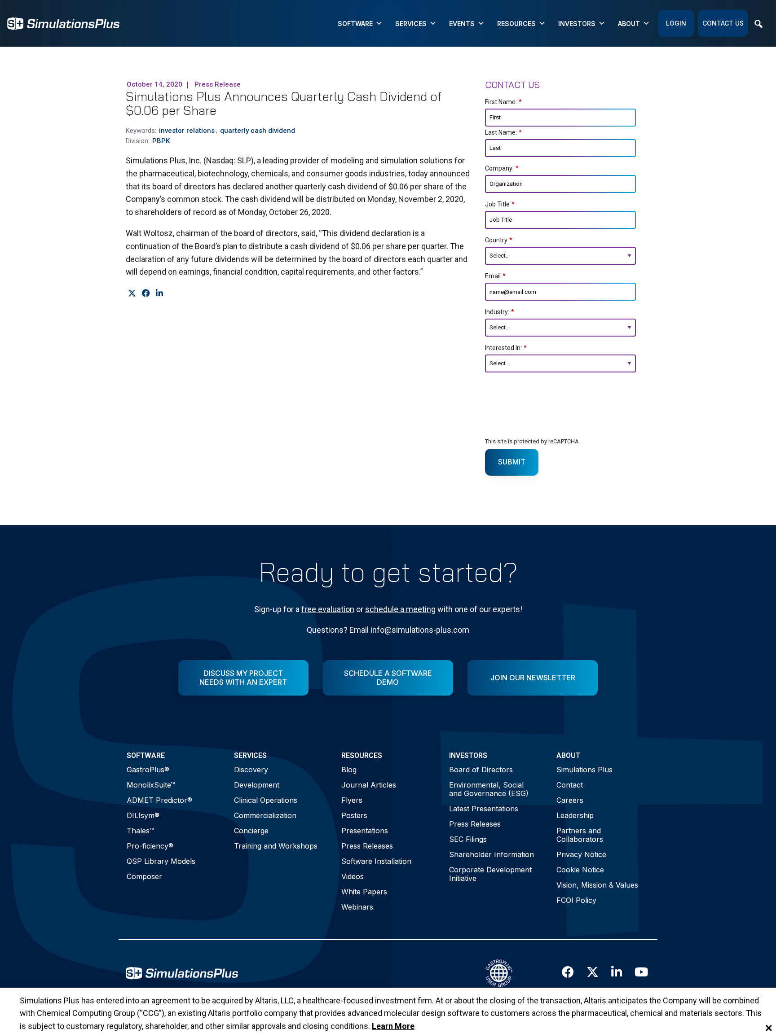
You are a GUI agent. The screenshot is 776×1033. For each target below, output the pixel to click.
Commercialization (265, 815)
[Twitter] (132, 293)
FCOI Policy (576, 900)
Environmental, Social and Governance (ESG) (489, 789)
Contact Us (723, 23)
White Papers (364, 891)
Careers (569, 800)
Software (355, 23)
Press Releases (367, 845)
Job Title (500, 204)
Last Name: (503, 132)
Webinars (357, 906)
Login (676, 23)
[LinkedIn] (159, 293)
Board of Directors (481, 769)
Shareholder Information (491, 854)
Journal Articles (368, 784)
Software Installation (376, 861)
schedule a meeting (400, 609)
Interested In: (506, 347)
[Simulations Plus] (63, 22)
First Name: (503, 101)
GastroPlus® (148, 769)
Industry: (499, 311)
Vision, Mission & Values (597, 884)
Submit (511, 461)
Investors (576, 23)
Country (498, 240)
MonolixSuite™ (151, 784)
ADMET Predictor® (159, 800)
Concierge (251, 830)
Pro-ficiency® (150, 845)
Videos (352, 876)
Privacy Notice (581, 854)
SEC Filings (468, 839)
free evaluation (327, 609)
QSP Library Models (161, 861)
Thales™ (140, 830)
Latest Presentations (483, 808)
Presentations (364, 830)
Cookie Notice (580, 869)
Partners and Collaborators (579, 835)
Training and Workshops (275, 845)
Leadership (575, 815)
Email (495, 276)
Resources (516, 23)
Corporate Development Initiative (490, 874)
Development (256, 784)
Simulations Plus (584, 769)
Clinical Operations (265, 800)
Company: (502, 168)
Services (411, 23)
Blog (349, 769)
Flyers (351, 800)
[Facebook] (146, 293)
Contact (569, 784)
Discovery (251, 769)
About (629, 23)
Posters (354, 815)
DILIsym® (143, 815)
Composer (144, 876)
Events (462, 23)
